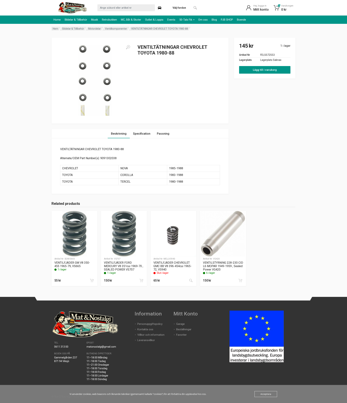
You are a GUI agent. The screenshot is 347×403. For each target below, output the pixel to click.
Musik (94, 19)
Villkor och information (150, 334)
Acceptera (265, 394)
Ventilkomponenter (116, 28)
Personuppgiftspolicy (149, 324)
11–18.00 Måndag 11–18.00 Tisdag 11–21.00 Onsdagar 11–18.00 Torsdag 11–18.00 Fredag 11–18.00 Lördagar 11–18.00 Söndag (98, 368)
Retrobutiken (109, 19)
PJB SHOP (227, 19)
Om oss (203, 19)
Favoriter (181, 334)
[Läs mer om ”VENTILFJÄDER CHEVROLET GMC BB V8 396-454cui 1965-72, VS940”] (191, 280)
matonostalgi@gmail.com (101, 346)
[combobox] (126, 7)
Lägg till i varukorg (265, 69)
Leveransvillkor (146, 340)
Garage (180, 324)
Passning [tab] (163, 133)
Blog (214, 19)
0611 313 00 (61, 346)
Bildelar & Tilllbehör (76, 19)
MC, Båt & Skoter (131, 19)
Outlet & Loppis (154, 19)
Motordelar (94, 28)
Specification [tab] (141, 133)
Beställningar (183, 329)
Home (57, 19)
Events (171, 19)
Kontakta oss (145, 329)
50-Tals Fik (185, 19)
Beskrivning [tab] (119, 133)
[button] (92, 280)
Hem (55, 28)
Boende (241, 19)
